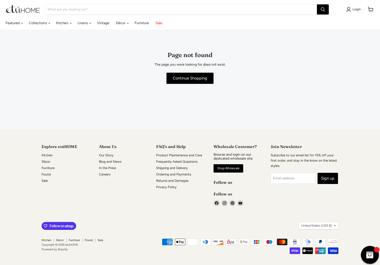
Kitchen (62, 23)
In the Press (107, 168)
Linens (83, 23)
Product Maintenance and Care (179, 155)
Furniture (142, 23)
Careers (104, 174)
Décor (121, 23)
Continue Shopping (190, 78)
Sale (158, 23)
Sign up (327, 178)
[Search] (323, 9)
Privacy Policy (166, 187)
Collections (38, 23)
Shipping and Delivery (172, 168)
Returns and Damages (172, 181)
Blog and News (110, 162)
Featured (12, 23)
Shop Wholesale (228, 168)
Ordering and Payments (173, 174)
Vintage (103, 23)
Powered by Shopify (55, 249)
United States (316, 225)
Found (46, 174)
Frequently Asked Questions (176, 162)
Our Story (106, 155)
